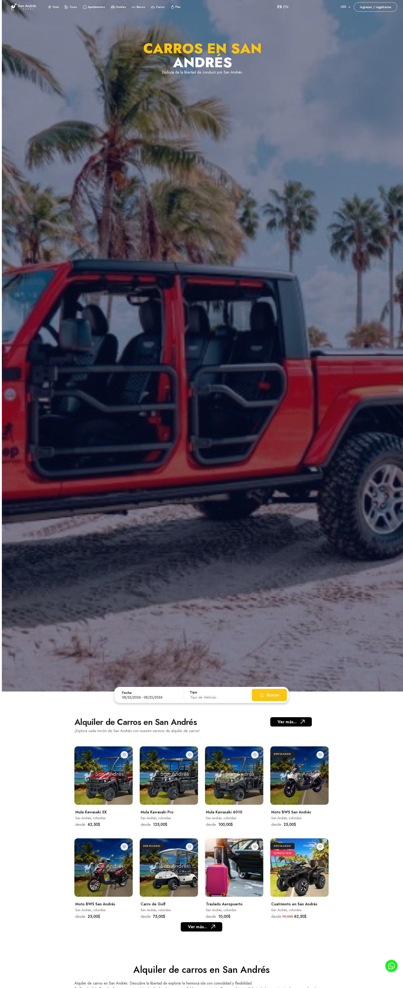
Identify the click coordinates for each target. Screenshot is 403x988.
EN (285, 7)
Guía (56, 7)
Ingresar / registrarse (375, 7)
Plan (178, 7)
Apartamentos (96, 7)
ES (279, 7)
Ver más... (287, 722)
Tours (73, 7)
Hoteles (121, 7)
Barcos (141, 7)
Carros (160, 7)
